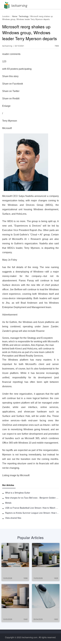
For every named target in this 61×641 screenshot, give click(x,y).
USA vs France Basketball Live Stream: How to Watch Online (32, 507)
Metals (8, 502)
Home (14, 16)
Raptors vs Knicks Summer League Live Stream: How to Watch (32, 512)
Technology (24, 16)
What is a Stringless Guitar (17, 492)
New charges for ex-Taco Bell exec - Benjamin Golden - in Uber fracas (32, 497)
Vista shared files (13, 517)
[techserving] (15, 4)
